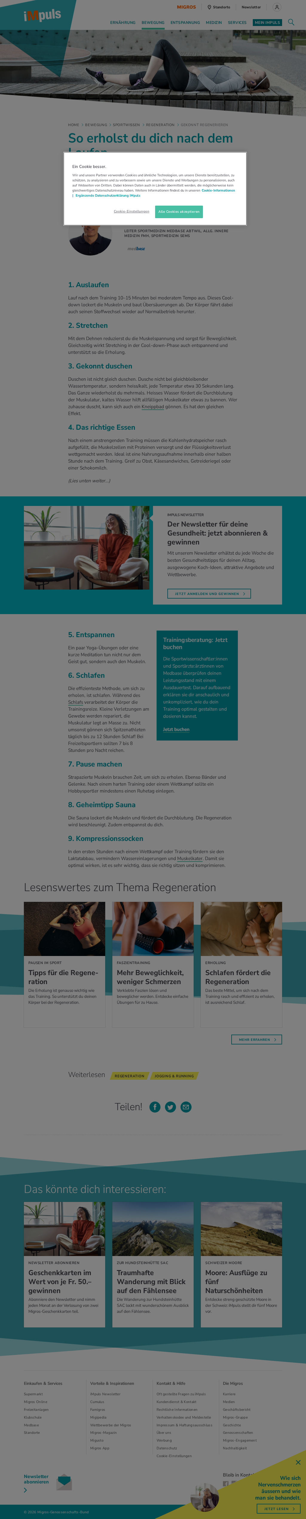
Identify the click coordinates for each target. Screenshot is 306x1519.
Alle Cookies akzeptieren (179, 211)
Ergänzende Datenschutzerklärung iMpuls (107, 195)
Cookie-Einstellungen (131, 211)
